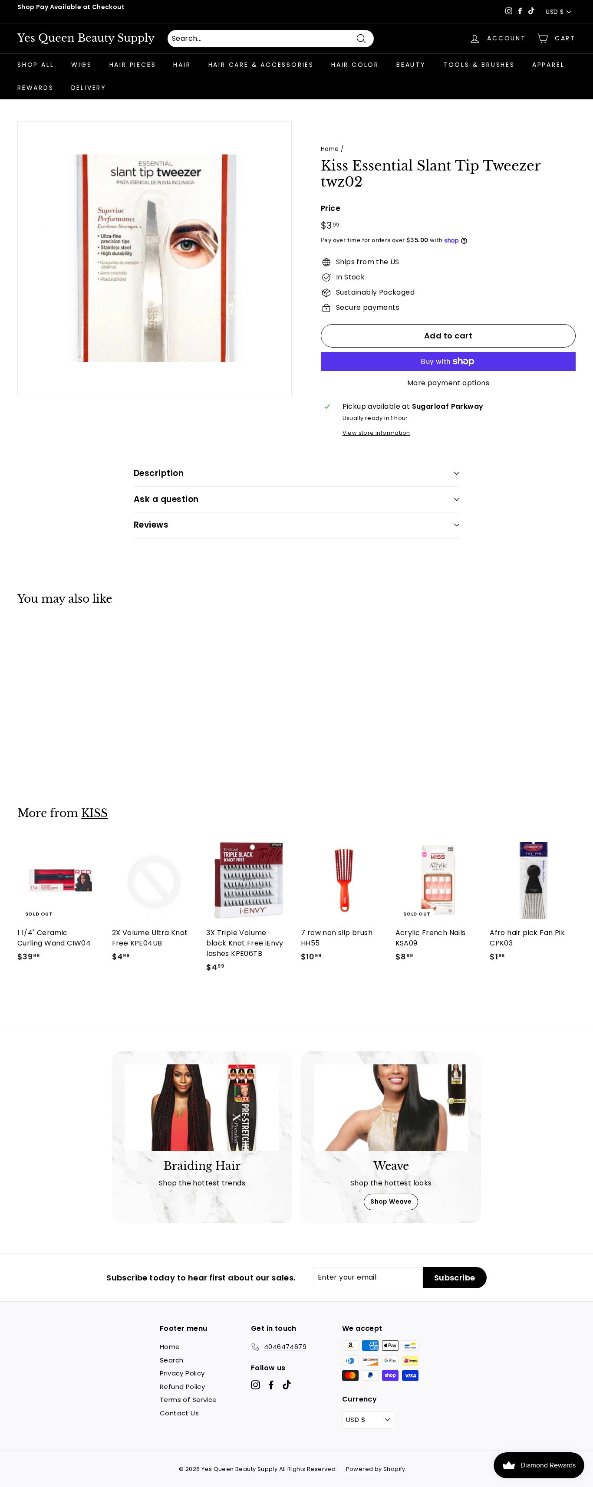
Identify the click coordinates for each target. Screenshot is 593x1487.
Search (171, 1360)
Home (330, 149)
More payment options (448, 383)
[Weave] (391, 1107)
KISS (94, 813)
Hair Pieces (132, 64)
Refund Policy (182, 1386)
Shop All (35, 64)
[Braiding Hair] (202, 1107)
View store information (376, 433)
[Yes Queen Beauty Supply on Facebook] (271, 1385)
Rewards (35, 87)
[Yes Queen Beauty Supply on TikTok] (286, 1385)
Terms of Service (188, 1399)
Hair (182, 64)
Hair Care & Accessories (261, 64)
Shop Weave (391, 1201)
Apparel (548, 64)
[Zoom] (154, 258)
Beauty (411, 64)
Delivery (88, 87)
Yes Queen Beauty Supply (86, 38)
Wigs (81, 64)
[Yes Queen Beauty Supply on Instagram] (255, 1385)
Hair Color (355, 64)
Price (330, 208)
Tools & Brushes (479, 64)
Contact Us (179, 1413)
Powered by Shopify (375, 1469)
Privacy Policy (182, 1373)
